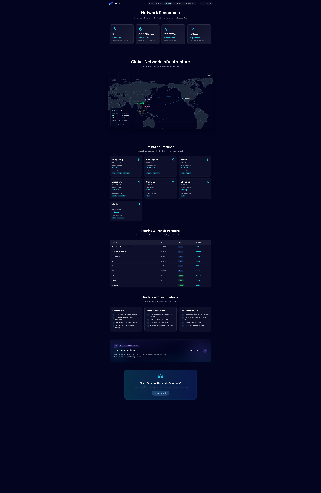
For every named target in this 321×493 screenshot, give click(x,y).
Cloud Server (189, 3)
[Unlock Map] (209, 74)
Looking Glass (178, 3)
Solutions (158, 3)
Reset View (121, 124)
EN (204, 3)
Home (151, 3)
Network (168, 3)
